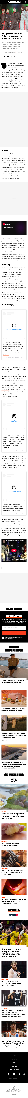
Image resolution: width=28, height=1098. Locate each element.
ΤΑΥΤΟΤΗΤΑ (14, 1059)
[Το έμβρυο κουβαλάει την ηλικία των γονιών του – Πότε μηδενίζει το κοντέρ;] (14, 887)
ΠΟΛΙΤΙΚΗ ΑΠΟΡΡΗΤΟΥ (14, 1069)
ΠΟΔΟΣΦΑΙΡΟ (5, 946)
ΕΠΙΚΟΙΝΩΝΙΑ (14, 1055)
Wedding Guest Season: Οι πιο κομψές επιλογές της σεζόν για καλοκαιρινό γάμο (13, 735)
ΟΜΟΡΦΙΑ (4, 841)
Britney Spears (5, 74)
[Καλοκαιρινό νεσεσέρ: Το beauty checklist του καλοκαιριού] (14, 698)
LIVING (3, 811)
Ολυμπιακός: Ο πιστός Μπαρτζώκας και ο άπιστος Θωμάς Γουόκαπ (12, 983)
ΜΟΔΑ (3, 31)
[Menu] (2, 2)
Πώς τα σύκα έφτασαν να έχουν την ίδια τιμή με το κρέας (12, 816)
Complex (3, 272)
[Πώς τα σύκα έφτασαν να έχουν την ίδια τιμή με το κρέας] (14, 798)
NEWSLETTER (14, 1078)
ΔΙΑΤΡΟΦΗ (4, 868)
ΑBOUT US (14, 1062)
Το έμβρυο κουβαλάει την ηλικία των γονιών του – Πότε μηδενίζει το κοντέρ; (13, 901)
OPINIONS (4, 979)
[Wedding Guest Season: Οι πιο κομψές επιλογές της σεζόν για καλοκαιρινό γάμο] (14, 723)
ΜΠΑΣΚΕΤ (4, 1008)
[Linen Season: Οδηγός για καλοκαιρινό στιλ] (14, 666)
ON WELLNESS (14, 775)
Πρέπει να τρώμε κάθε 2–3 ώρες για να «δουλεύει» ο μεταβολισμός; (12, 872)
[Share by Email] (14, 56)
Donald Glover (5, 389)
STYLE (5, 567)
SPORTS (14, 910)
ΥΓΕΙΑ (3, 897)
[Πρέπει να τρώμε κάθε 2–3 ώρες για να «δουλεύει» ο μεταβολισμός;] (14, 858)
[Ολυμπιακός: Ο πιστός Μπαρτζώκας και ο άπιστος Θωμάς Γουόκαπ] (14, 969)
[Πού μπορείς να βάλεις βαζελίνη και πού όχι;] (14, 831)
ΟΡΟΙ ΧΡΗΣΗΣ (14, 1066)
